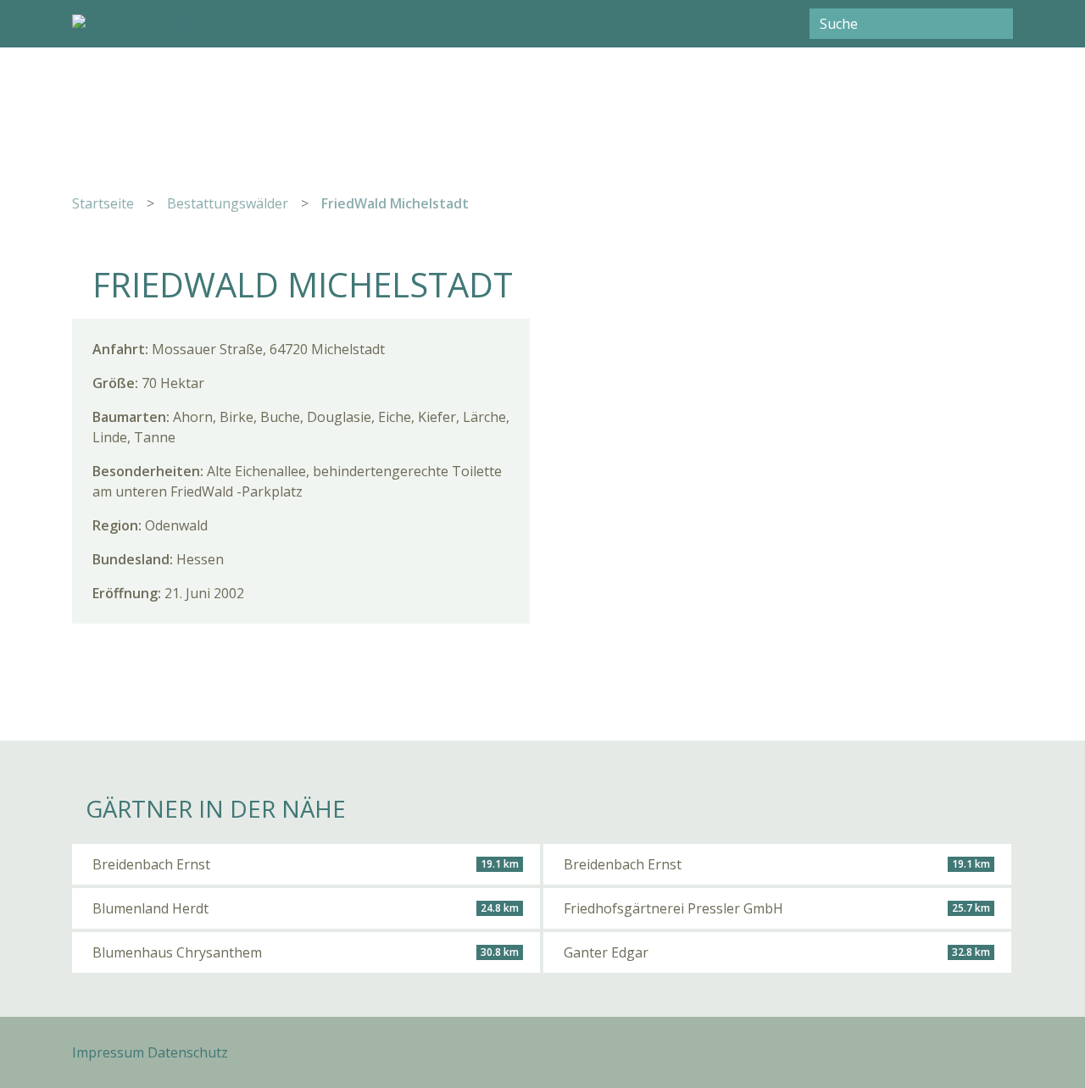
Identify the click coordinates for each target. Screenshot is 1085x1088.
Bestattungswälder (227, 203)
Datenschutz (187, 1052)
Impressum (108, 1052)
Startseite (103, 203)
